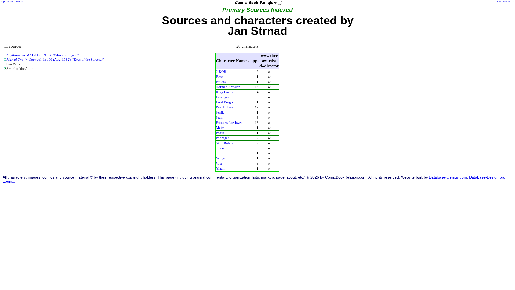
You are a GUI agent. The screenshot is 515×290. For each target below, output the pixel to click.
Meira (220, 128)
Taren (220, 148)
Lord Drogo (224, 102)
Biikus (221, 82)
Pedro (220, 133)
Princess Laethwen (229, 123)
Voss (219, 163)
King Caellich (226, 92)
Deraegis (222, 97)
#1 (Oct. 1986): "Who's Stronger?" (42, 55)
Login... (9, 181)
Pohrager (222, 138)
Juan (219, 117)
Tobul (220, 153)
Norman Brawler (228, 87)
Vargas (221, 158)
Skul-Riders (224, 143)
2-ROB (221, 72)
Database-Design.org (487, 177)
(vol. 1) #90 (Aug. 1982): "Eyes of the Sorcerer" (55, 59)
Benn (220, 77)
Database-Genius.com (448, 177)
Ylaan (220, 168)
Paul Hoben (224, 107)
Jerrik (220, 112)
